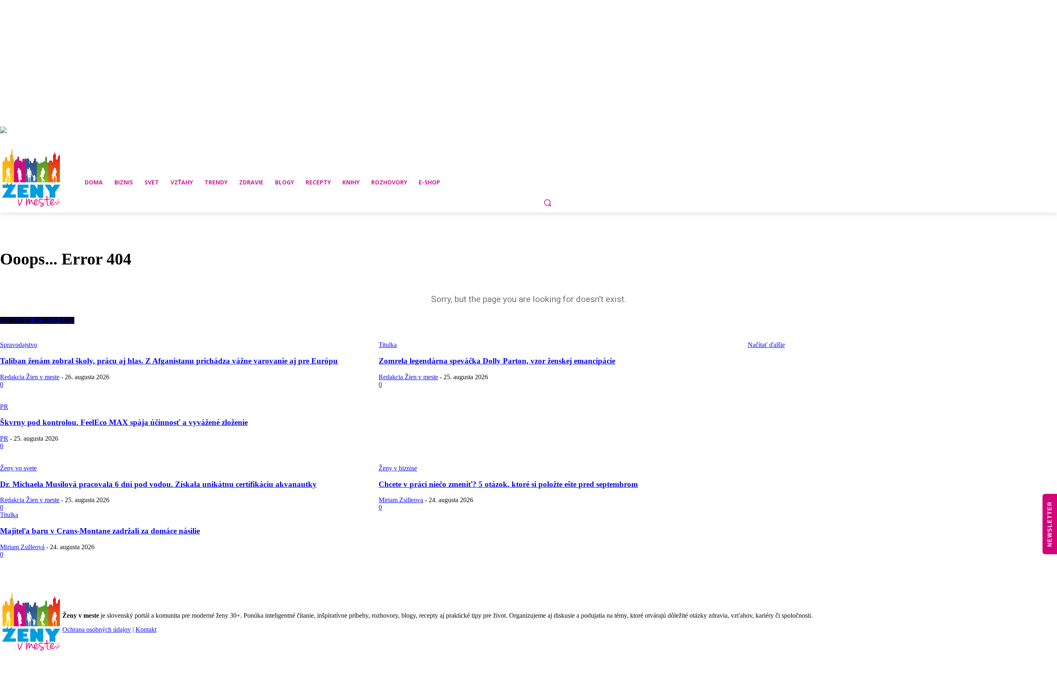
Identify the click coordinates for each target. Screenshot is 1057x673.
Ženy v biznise (398, 468)
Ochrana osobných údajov (96, 629)
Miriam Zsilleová (22, 546)
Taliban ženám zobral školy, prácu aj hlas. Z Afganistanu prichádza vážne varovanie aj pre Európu (169, 361)
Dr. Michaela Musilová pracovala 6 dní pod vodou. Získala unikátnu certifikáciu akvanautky (158, 484)
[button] (547, 203)
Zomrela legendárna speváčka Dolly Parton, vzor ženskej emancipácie (497, 361)
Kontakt (145, 629)
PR (4, 406)
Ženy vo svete (18, 468)
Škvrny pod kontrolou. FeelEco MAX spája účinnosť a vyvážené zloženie (124, 422)
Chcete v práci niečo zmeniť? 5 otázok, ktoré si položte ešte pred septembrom (508, 484)
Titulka (9, 514)
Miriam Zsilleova (401, 499)
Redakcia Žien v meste (29, 376)
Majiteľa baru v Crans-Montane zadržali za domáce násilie (100, 531)
